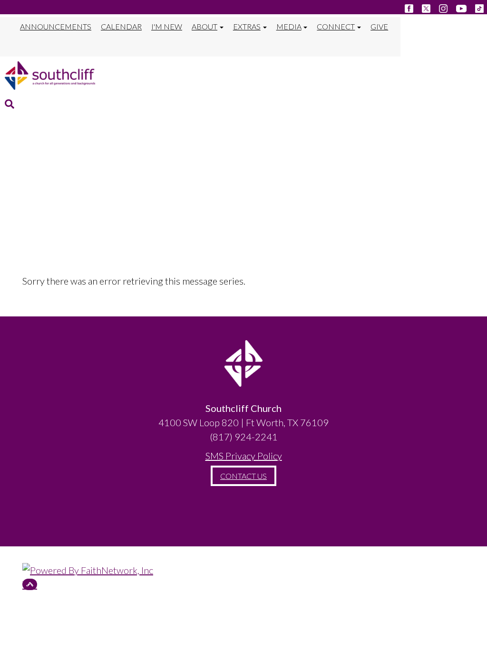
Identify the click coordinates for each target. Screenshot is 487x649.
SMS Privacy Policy (243, 455)
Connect (336, 26)
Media (289, 26)
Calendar (121, 26)
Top (29, 584)
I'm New (166, 26)
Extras (247, 26)
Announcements (55, 26)
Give (379, 26)
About (204, 26)
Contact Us (243, 475)
